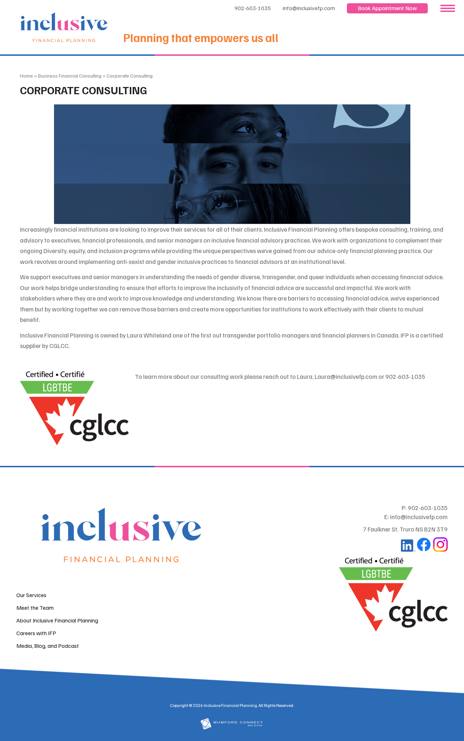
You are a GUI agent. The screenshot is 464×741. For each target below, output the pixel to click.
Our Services (31, 595)
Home (26, 76)
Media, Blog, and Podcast (47, 645)
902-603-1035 (253, 8)
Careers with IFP (36, 633)
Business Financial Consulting (70, 76)
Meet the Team (35, 607)
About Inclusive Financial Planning (57, 620)
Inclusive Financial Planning (230, 705)
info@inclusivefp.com (309, 8)
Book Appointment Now (387, 8)
